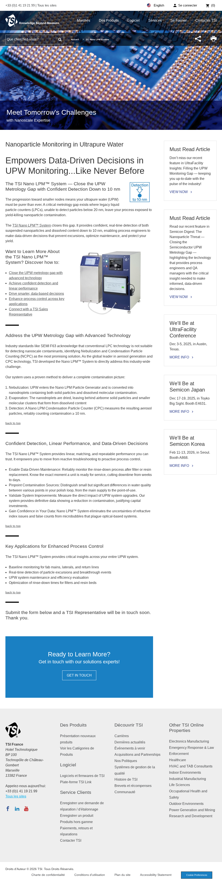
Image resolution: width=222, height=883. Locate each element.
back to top (13, 423)
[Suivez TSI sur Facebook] (7, 808)
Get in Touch (79, 675)
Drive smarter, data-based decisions (36, 293)
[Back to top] (216, 877)
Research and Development (190, 816)
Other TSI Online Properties (186, 727)
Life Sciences (179, 785)
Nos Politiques (125, 761)
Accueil (75, 39)
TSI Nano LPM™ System (31, 225)
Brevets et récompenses (133, 786)
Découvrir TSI (128, 724)
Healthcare (177, 760)
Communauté (124, 792)
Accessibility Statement (155, 875)
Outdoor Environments (186, 804)
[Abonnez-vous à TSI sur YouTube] (26, 808)
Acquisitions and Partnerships (137, 754)
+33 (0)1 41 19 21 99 (20, 5)
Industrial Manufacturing (187, 779)
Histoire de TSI (125, 779)
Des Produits (109, 20)
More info (179, 357)
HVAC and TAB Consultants (190, 766)
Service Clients (75, 792)
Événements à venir (129, 748)
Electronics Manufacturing (189, 741)
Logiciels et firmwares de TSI (82, 776)
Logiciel (133, 20)
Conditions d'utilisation (89, 875)
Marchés (83, 20)
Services (155, 20)
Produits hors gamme (76, 822)
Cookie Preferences (196, 875)
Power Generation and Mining (192, 810)
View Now (179, 192)
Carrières (121, 736)
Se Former (178, 20)
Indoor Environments (185, 772)
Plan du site (122, 875)
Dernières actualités (129, 742)
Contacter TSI (206, 20)
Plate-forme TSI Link (75, 782)
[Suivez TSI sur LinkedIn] (17, 808)
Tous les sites (47, 5)
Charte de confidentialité (48, 875)
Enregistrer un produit (76, 815)
